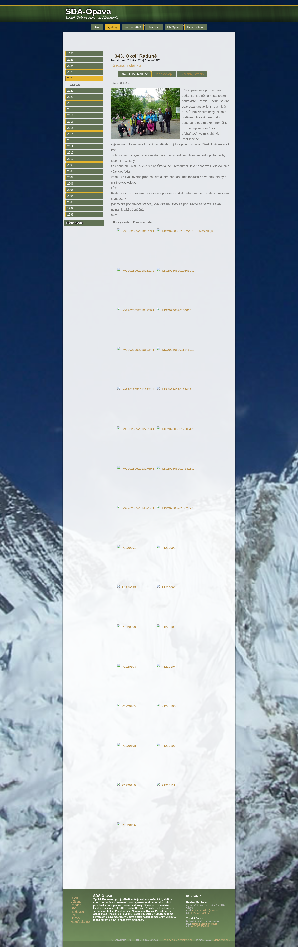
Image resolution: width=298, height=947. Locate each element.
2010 (70, 158)
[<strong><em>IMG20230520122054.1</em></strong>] (176, 429)
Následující (207, 231)
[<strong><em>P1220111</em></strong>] (167, 785)
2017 (70, 115)
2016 (70, 121)
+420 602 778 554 (200, 926)
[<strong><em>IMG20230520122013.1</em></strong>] (176, 389)
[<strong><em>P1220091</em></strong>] (127, 548)
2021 (70, 96)
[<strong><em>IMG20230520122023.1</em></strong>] (136, 429)
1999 (70, 208)
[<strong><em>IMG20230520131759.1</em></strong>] (136, 468)
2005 (70, 189)
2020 (70, 72)
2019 (70, 103)
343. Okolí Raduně (136, 56)
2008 (70, 171)
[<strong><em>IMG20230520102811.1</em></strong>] (136, 270)
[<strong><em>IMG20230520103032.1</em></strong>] (176, 270)
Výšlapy (112, 27)
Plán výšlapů (75, 84)
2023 (70, 78)
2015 (70, 127)
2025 (70, 59)
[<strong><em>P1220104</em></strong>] (167, 666)
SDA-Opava (88, 11)
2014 (70, 134)
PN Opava (173, 27)
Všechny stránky (192, 74)
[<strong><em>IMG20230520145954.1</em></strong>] (136, 508)
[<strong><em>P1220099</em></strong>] (127, 627)
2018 (70, 109)
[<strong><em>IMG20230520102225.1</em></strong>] (176, 231)
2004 (70, 196)
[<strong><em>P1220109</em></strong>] (167, 745)
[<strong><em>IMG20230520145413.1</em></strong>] (176, 468)
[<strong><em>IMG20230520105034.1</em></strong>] (136, 350)
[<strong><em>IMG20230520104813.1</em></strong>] (176, 310)
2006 (70, 183)
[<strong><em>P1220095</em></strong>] (127, 587)
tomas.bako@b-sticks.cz (204, 924)
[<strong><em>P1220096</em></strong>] (167, 587)
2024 (70, 65)
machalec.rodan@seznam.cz (206, 910)
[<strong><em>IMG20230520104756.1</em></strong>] (136, 310)
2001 (70, 202)
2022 (70, 90)
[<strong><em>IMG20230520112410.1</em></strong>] (176, 350)
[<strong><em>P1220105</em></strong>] (127, 706)
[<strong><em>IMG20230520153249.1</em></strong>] (176, 508)
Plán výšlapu (164, 74)
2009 (70, 165)
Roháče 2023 (132, 27)
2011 (70, 146)
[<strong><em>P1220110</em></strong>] (127, 785)
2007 (70, 177)
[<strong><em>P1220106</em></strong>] (167, 706)
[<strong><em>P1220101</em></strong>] (167, 627)
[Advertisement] (146, 40)
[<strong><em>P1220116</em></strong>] (127, 825)
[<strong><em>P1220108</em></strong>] (127, 745)
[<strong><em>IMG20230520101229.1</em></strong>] (136, 231)
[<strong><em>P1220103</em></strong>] (127, 666)
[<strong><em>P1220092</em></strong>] (167, 548)
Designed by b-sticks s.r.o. (177, 940)
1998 (70, 214)
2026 (70, 53)
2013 (70, 140)
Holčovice (154, 27)
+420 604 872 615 (200, 913)
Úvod (97, 27)
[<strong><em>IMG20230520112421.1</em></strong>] (136, 389)
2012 (70, 152)
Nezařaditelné (195, 27)
